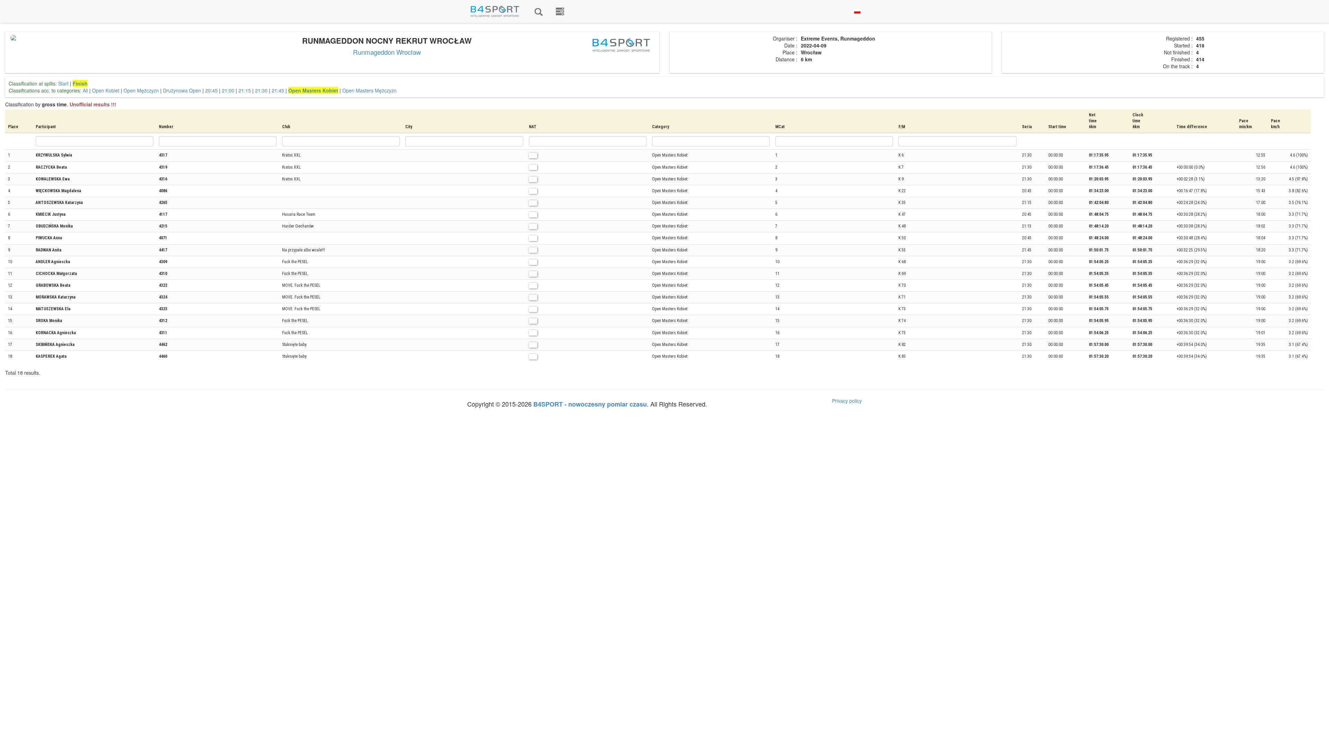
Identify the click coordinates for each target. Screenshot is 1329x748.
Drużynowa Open (182, 90)
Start (63, 83)
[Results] (538, 11)
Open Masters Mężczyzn (369, 90)
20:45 (211, 90)
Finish (80, 83)
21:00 (228, 90)
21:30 (261, 90)
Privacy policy (847, 400)
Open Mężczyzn (141, 90)
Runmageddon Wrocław (387, 51)
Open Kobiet (105, 90)
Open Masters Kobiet (313, 90)
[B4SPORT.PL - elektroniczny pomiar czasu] (560, 11)
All (85, 90)
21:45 (278, 90)
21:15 (244, 90)
